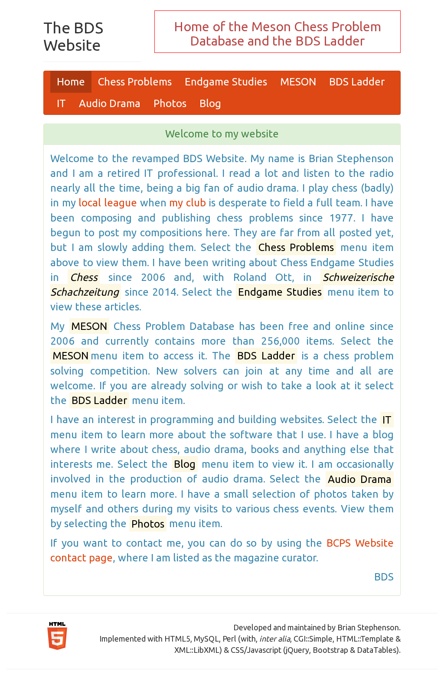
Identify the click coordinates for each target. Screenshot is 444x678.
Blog (210, 103)
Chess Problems (135, 82)
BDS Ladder (357, 82)
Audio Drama (109, 103)
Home (71, 82)
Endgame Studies (226, 82)
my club (187, 203)
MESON (298, 82)
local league (107, 203)
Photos (169, 103)
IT (61, 103)
